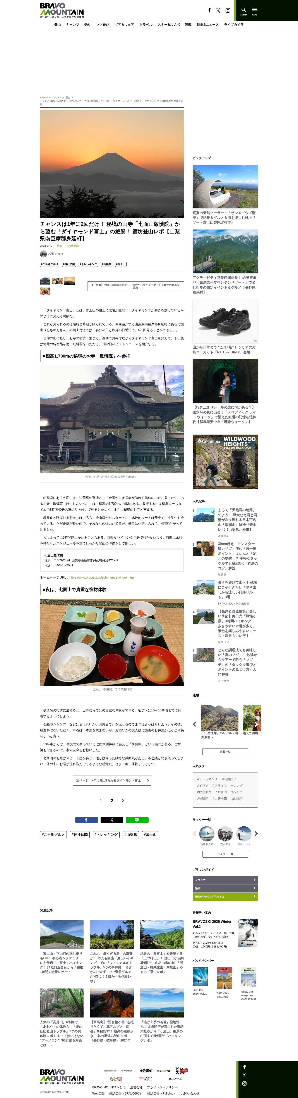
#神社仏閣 (69, 264)
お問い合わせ (190, 1093)
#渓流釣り (229, 779)
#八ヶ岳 (237, 792)
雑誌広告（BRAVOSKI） (126, 1093)
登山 (57, 24)
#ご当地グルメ (49, 264)
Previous (194, 724)
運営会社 (136, 1087)
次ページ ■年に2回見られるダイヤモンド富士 (108, 780)
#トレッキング (88, 264)
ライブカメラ (234, 24)
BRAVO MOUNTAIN (50, 97)
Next (256, 724)
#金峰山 (221, 792)
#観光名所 (204, 792)
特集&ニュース (208, 24)
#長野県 (202, 798)
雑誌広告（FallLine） (161, 1093)
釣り (87, 24)
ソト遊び (102, 24)
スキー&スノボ (169, 24)
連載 (188, 24)
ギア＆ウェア (124, 24)
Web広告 (98, 1093)
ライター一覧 (225, 854)
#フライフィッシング (228, 785)
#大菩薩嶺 (220, 798)
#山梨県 (106, 264)
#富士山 (120, 264)
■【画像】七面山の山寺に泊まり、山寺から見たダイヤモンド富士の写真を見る (136, 286)
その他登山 (72, 245)
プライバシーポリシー (162, 1087)
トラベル (145, 24)
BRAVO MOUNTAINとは (109, 1087)
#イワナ (202, 785)
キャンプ (72, 24)
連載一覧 (225, 751)
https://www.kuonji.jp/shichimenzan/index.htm (101, 577)
